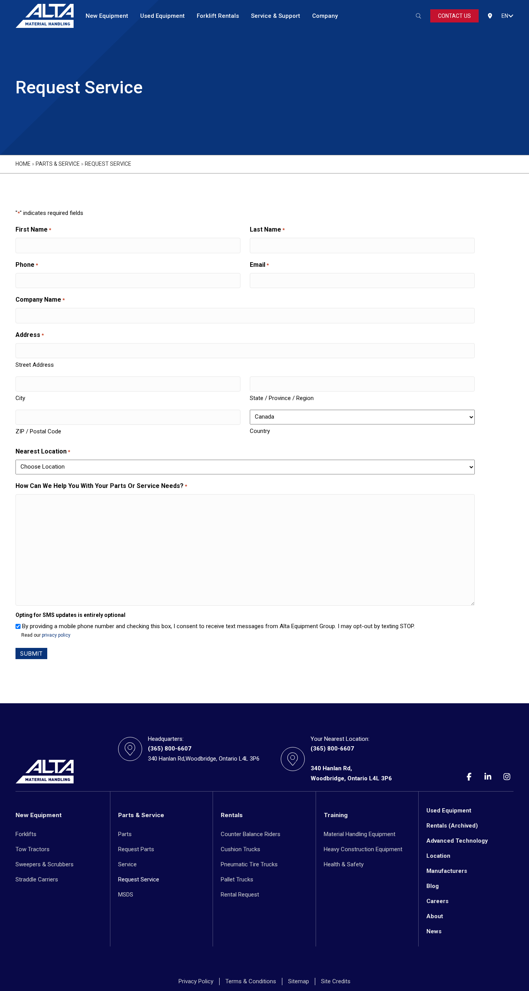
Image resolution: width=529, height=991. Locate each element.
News (433, 931)
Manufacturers (446, 870)
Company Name (40, 299)
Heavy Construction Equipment (363, 849)
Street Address (34, 364)
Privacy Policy (196, 981)
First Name (33, 229)
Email (259, 264)
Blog (432, 886)
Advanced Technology (457, 840)
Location (438, 855)
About (434, 916)
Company (325, 15)
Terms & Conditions (250, 981)
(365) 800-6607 (169, 748)
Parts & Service (58, 164)
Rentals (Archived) (452, 825)
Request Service (138, 879)
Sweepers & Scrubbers (44, 864)
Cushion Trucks (240, 849)
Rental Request (240, 894)
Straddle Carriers (36, 879)
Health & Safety (344, 864)
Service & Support (275, 15)
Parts (125, 834)
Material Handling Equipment (359, 834)
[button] (511, 16)
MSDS (125, 894)
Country (260, 431)
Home (23, 164)
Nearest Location (42, 451)
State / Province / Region (282, 398)
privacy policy (56, 635)
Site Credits (335, 981)
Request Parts (136, 849)
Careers (437, 901)
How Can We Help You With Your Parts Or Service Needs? (101, 485)
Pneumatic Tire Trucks (249, 864)
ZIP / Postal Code (38, 431)
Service (127, 864)
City (20, 398)
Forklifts (25, 834)
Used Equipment (162, 15)
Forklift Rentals (218, 15)
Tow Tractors (32, 849)
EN (505, 16)
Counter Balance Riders (250, 834)
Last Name (267, 229)
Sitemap (298, 981)
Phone (26, 264)
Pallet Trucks (237, 879)
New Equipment (107, 15)
